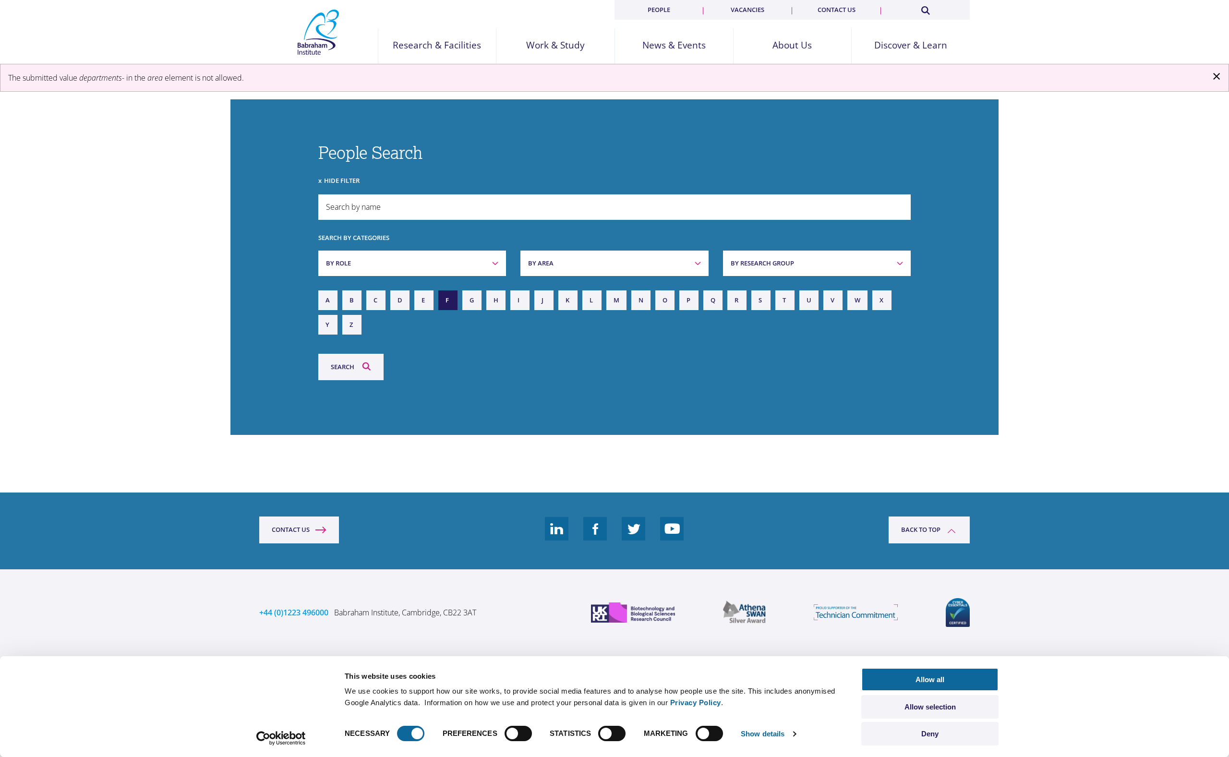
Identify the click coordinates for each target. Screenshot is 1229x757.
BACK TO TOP (920, 529)
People (659, 9)
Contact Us (291, 529)
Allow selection (930, 707)
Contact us (836, 9)
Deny (930, 734)
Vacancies (747, 9)
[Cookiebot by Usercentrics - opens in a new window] (281, 738)
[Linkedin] (557, 536)
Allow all (930, 679)
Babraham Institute (318, 32)
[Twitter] (634, 536)
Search (342, 366)
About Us (792, 45)
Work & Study (555, 45)
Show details (762, 734)
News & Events (674, 45)
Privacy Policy (695, 702)
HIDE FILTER (342, 180)
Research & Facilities (437, 45)
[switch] (518, 733)
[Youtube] (672, 536)
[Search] (925, 8)
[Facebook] (595, 536)
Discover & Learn (910, 45)
